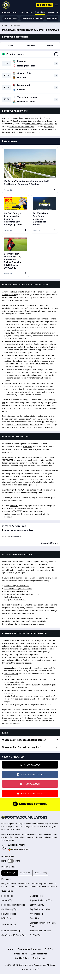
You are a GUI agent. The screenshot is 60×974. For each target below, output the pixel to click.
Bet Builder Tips (8, 914)
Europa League (50, 124)
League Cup (26, 121)
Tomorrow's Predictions (32, 18)
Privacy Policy (20, 953)
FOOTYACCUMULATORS (32, 774)
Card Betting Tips (9, 909)
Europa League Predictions (16, 591)
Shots (7, 696)
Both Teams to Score (14, 679)
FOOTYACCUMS (32, 784)
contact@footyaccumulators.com (23, 886)
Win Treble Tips (37, 914)
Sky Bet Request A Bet (40, 909)
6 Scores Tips (36, 896)
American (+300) (41, 873)
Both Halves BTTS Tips (40, 930)
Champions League (33, 124)
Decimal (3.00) (25, 873)
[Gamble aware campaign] (19, 845)
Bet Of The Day (11, 673)
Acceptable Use (39, 953)
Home (4, 26)
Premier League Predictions (16, 586)
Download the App (10, 12)
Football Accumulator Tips (13, 905)
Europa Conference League (21, 126)
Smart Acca (52, 12)
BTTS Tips (6, 918)
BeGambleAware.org (16, 536)
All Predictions (10, 18)
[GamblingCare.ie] (19, 849)
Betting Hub (39, 958)
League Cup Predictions (15, 600)
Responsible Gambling (29, 949)
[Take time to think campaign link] (30, 806)
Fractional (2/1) (9, 873)
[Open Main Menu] (56, 5)
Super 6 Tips (7, 900)
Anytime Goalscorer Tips (41, 900)
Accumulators (11, 668)
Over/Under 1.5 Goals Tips (13, 935)
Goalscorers (10, 690)
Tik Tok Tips (35, 935)
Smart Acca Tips (8, 924)
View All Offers (48, 543)
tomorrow (30, 46)
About (10, 949)
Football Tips (26, 12)
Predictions (40, 12)
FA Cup (13, 121)
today (10, 46)
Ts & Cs (49, 949)
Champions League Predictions (18, 588)
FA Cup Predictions (12, 597)
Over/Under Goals (12, 685)
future (50, 46)
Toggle (11, 861)
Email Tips (34, 918)
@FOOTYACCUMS (32, 765)
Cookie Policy (22, 958)
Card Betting (10, 704)
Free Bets (27, 446)
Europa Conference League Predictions (21, 594)
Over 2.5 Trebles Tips (11, 930)
